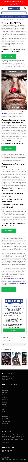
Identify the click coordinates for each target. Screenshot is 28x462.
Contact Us (5, 402)
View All (24, 350)
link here (9, 115)
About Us (4, 406)
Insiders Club (5, 399)
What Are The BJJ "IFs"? (19, 19)
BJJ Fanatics (3, 19)
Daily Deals (4, 16)
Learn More (14, 330)
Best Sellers (23, 16)
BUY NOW (8, 289)
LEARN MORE (8, 56)
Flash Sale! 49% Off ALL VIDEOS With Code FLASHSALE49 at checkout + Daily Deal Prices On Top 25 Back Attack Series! (14, 3)
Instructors (10, 16)
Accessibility (5, 423)
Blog (3, 409)
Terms (3, 414)
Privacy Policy (5, 416)
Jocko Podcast (8, 44)
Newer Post (22, 337)
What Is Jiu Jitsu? (6, 421)
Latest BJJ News (10, 19)
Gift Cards (4, 397)
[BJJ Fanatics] (13, 8)
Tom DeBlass (9, 278)
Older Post (5, 337)
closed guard (13, 283)
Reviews (4, 404)
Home (3, 387)
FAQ (3, 411)
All (3, 344)
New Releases (17, 16)
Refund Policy (5, 418)
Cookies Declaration (7, 426)
